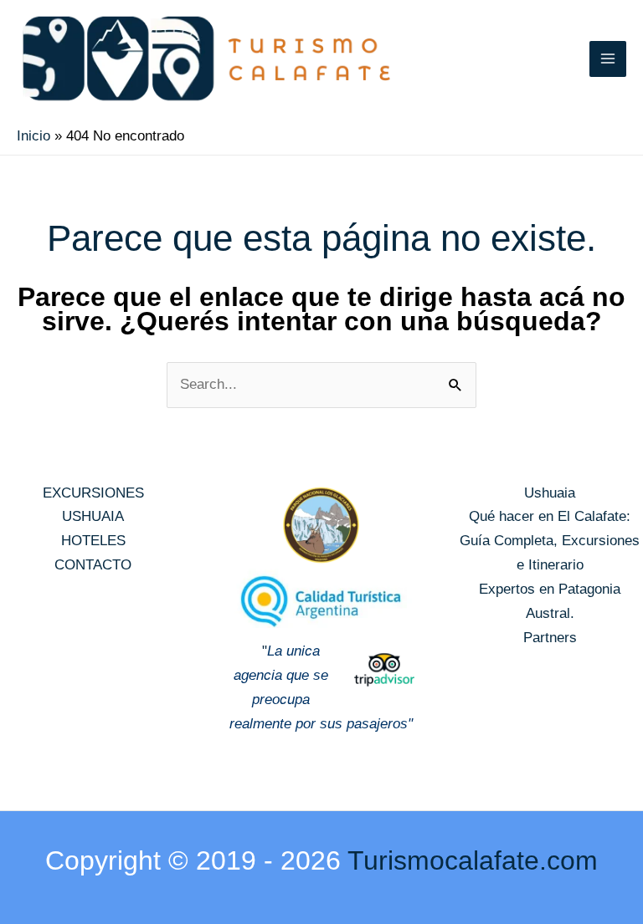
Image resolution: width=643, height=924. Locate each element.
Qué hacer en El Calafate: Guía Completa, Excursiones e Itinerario (550, 540)
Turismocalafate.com (472, 860)
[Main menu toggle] (607, 59)
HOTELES (93, 541)
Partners (550, 638)
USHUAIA (93, 516)
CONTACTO (92, 565)
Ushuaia (549, 493)
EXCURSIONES (93, 493)
